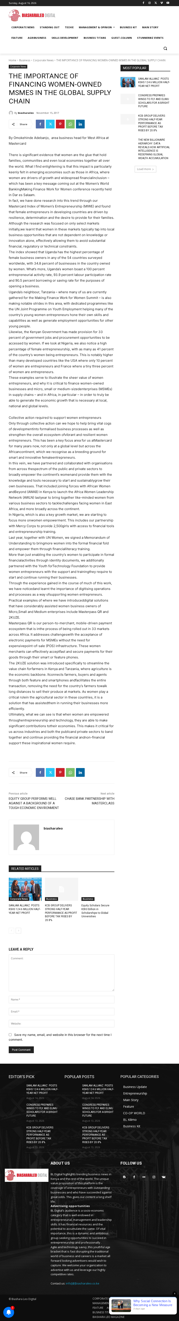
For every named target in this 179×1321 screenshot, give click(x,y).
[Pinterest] (60, 124)
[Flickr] (144, 1177)
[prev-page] (11, 930)
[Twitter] (155, 3)
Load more (144, 169)
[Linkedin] (80, 124)
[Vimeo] (161, 3)
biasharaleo (26, 112)
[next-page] (18, 930)
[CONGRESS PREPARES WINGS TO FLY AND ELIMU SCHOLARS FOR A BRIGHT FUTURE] (127, 99)
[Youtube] (167, 3)
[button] (165, 48)
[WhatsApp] (70, 124)
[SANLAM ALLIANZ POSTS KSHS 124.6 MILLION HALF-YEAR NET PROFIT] (25, 889)
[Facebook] (143, 3)
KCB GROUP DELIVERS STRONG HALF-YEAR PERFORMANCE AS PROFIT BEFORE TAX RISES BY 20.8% (61, 913)
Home (12, 60)
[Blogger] (124, 1177)
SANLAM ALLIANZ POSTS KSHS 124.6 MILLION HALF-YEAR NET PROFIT (24, 909)
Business (24, 60)
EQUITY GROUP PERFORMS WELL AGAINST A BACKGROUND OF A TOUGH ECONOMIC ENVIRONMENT (34, 803)
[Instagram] (149, 3)
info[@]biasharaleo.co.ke (82, 1283)
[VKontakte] (163, 1177)
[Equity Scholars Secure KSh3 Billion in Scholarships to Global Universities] (97, 889)
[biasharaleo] (11, 113)
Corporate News (43, 60)
